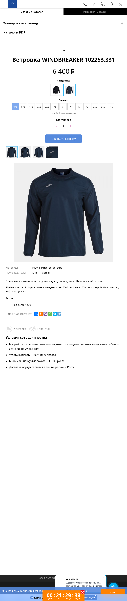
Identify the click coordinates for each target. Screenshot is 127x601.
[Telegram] (59, 314)
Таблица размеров (66, 113)
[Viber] (45, 314)
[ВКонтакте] (36, 314)
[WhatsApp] (50, 314)
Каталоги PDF (14, 32)
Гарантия (43, 329)
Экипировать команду (63, 23)
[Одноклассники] (41, 314)
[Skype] (55, 314)
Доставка (20, 329)
